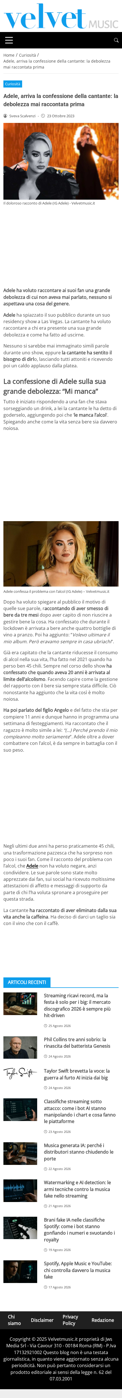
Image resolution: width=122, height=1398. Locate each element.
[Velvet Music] (61, 15)
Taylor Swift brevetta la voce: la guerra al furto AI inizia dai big (77, 1074)
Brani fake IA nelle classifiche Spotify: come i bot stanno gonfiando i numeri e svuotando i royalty (79, 1230)
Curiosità (12, 83)
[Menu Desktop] (9, 40)
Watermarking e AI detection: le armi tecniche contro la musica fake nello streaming (77, 1189)
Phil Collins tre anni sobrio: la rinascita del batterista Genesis (77, 1042)
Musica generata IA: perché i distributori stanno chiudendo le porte (78, 1152)
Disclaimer (42, 1320)
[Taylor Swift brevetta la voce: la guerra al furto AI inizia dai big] (20, 1073)
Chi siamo (14, 1320)
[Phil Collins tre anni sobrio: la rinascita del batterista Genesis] (20, 1047)
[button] (116, 40)
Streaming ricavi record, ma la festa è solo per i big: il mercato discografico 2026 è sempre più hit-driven (77, 1005)
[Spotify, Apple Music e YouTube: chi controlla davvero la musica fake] (20, 1271)
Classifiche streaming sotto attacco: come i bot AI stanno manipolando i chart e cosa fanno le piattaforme (80, 1111)
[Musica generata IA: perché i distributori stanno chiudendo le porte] (20, 1153)
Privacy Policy (70, 1320)
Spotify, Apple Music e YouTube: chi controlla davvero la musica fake (78, 1270)
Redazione (103, 1320)
